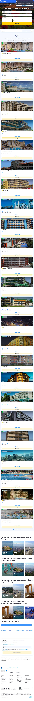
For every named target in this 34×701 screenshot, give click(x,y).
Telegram (10, 644)
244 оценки (5, 277)
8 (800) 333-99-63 (13, 668)
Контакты (10, 682)
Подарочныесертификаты (3, 681)
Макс (13, 644)
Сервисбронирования (19, 677)
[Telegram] (2, 689)
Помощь (11, 672)
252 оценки (5, 238)
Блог (2, 683)
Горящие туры (3, 678)
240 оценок (5, 336)
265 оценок (5, 140)
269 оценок (5, 101)
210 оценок (5, 509)
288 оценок (5, 82)
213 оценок (5, 470)
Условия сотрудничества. (22, 694)
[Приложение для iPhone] (2, 671)
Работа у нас (11, 679)
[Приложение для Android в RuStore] (6, 671)
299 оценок (5, 62)
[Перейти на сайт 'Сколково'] (20, 688)
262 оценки (5, 160)
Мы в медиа (11, 681)
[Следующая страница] (22, 529)
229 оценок (5, 372)
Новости (10, 678)
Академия (26, 678)
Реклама (26, 682)
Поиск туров (3, 676)
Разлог (10, 630)
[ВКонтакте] (4, 689)
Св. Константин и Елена (21, 630)
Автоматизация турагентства (19, 681)
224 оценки (5, 431)
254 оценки (5, 199)
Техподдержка (17, 672)
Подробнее (13, 697)
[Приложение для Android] (4, 671)
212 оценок (5, 490)
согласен (6, 649)
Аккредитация (11, 683)
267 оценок (5, 121)
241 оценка (5, 297)
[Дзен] (9, 689)
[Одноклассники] (6, 689)
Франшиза (27, 676)
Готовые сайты (19, 682)
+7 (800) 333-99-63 (5, 644)
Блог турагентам (28, 679)
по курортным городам (6, 624)
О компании (11, 676)
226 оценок (5, 392)
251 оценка (5, 258)
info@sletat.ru (21, 670)
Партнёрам (27, 681)
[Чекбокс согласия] (3, 650)
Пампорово (3, 630)
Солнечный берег (29, 630)
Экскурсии (3, 679)
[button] (17, 12)
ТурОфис (18, 679)
